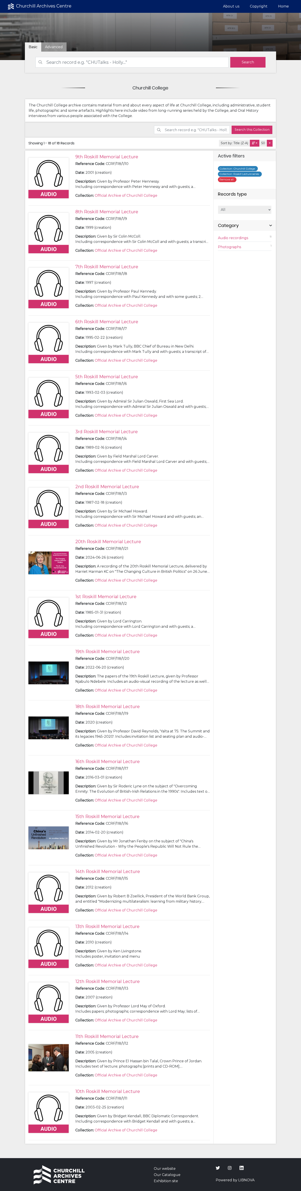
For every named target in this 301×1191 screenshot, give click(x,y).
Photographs (245, 246)
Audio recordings (245, 237)
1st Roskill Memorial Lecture (105, 596)
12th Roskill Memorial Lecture (107, 981)
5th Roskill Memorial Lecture (106, 376)
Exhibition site (166, 1181)
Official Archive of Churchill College (126, 195)
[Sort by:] (255, 143)
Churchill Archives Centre (43, 6)
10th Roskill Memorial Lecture (107, 1091)
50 (263, 143)
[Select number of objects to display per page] (270, 143)
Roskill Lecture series (239, 174)
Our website (165, 1168)
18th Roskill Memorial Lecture (107, 706)
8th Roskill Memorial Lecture (106, 211)
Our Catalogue (167, 1175)
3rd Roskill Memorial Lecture (106, 431)
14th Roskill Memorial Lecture (107, 871)
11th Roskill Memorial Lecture (107, 1036)
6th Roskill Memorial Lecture (106, 321)
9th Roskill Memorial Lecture (106, 156)
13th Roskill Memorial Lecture (107, 926)
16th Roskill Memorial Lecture (107, 761)
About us (231, 6)
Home (283, 6)
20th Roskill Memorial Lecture (108, 541)
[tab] (54, 47)
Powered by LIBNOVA (235, 1180)
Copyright (259, 6)
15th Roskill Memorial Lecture (107, 816)
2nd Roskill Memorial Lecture (107, 486)
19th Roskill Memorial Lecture (107, 651)
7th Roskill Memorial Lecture (106, 266)
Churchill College (237, 168)
